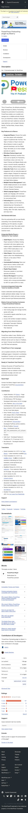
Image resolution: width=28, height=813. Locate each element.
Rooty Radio (15, 412)
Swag (17, 772)
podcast (24, 681)
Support (5, 61)
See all (25, 714)
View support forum (6, 729)
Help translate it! (15, 12)
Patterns (17, 760)
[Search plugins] (17, 17)
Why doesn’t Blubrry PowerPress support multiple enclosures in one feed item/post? (10, 598)
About (3, 752)
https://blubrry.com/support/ (9, 501)
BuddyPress (5, 785)
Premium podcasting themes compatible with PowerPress (9, 592)
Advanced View (5, 688)
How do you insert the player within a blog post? (8, 610)
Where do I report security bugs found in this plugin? (8, 629)
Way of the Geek (17, 403)
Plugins (17, 757)
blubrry (5, 36)
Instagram (16, 509)
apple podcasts (17, 681)
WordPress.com (6, 777)
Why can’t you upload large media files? (7, 616)
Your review (4, 714)
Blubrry (18, 394)
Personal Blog (16, 421)
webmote (6, 469)
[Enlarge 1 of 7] (11, 518)
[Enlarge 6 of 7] (24, 537)
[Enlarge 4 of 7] (11, 548)
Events (17, 767)
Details (5, 46)
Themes (17, 754)
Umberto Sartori (8, 478)
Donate (17, 770)
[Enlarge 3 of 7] (11, 545)
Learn (3, 764)
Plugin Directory (5, 6)
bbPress (4, 783)
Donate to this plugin (7, 742)
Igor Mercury (7, 489)
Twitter (3, 509)
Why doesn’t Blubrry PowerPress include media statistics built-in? (10, 604)
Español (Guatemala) (10, 792)
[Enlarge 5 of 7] (24, 518)
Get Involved (18, 764)
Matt (3, 780)
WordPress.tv (5, 772)
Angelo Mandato (9, 652)
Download (5, 40)
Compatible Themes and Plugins (10, 587)
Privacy (3, 760)
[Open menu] (25, 2)
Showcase (18, 752)
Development (6, 57)
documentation (19, 385)
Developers (4, 770)
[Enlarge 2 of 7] (11, 529)
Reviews (5, 50)
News (3, 754)
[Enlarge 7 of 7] (24, 546)
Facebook (9, 509)
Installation (6, 53)
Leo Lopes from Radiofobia (16, 494)
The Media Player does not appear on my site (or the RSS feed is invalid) (8, 623)
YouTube (23, 509)
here (25, 453)
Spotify (24, 684)
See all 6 (24, 677)
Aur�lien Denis (8, 458)
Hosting (3, 757)
